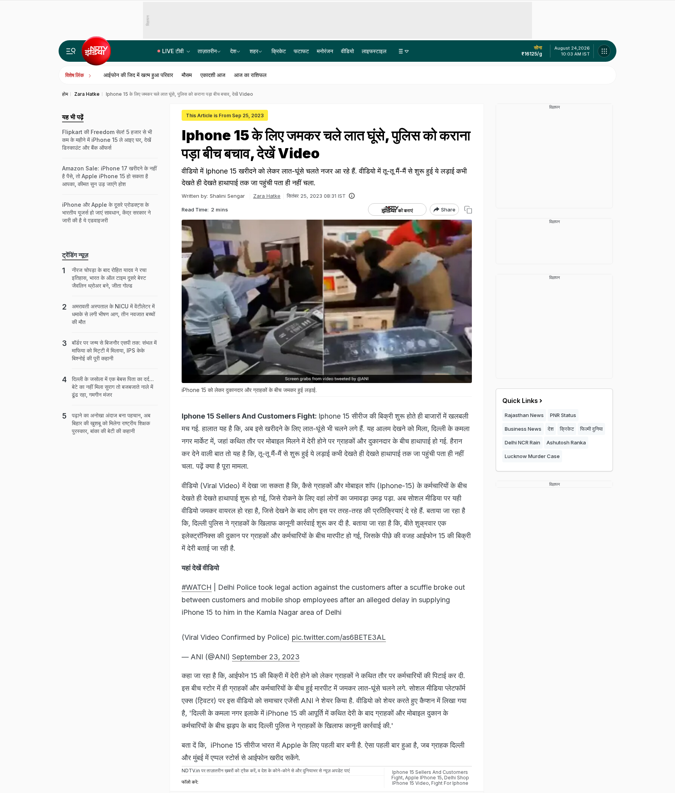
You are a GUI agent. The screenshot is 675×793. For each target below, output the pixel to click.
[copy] (468, 209)
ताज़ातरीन (207, 51)
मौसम (187, 75)
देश (233, 51)
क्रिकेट (278, 51)
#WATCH (197, 587)
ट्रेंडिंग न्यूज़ (75, 255)
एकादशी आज (212, 75)
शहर (254, 51)
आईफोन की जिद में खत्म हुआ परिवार (138, 75)
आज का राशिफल (250, 75)
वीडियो (347, 51)
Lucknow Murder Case (532, 456)
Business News (523, 429)
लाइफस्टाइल (374, 51)
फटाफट (301, 51)
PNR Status (563, 415)
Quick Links (520, 401)
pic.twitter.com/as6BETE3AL (339, 637)
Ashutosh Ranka (566, 442)
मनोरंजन (325, 51)
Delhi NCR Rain (522, 442)
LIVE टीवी (173, 51)
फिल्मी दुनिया (591, 429)
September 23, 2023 (266, 657)
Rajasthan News (524, 415)
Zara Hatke (266, 196)
